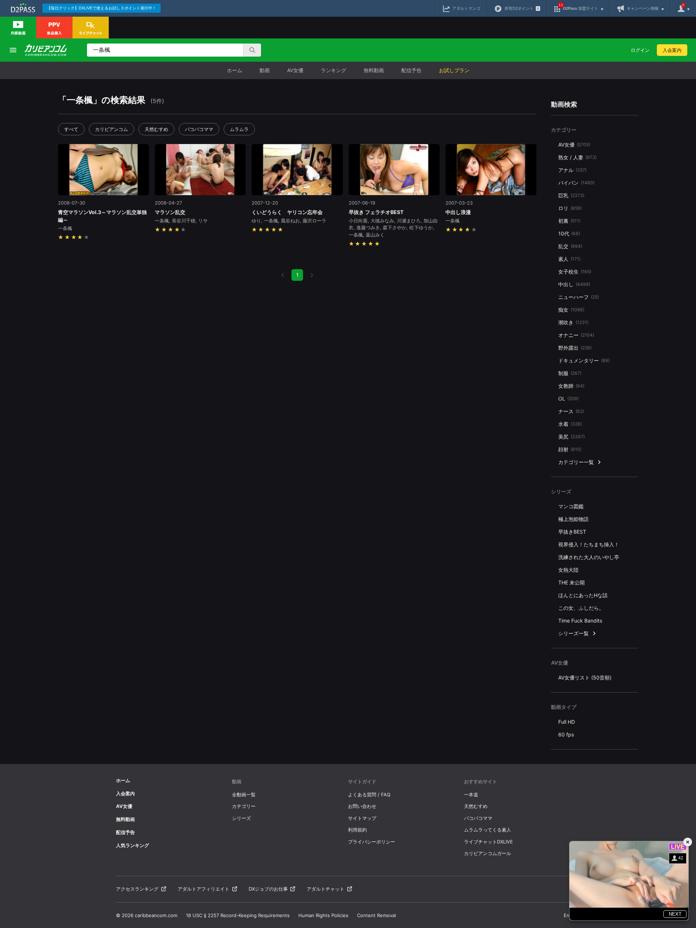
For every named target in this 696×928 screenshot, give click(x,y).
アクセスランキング (137, 889)
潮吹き (573, 322)
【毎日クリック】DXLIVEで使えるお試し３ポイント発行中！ (101, 8)
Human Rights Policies (323, 915)
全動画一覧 (244, 794)
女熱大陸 (568, 570)
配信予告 (411, 70)
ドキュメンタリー (584, 360)
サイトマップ (362, 818)
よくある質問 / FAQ (369, 794)
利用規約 (357, 830)
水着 (570, 424)
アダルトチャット (325, 889)
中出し (574, 284)
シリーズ (241, 818)
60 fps (566, 734)
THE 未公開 (571, 582)
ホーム (234, 70)
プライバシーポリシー (371, 842)
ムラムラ (239, 129)
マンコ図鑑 (571, 506)
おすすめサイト (480, 781)
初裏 (569, 221)
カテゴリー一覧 (576, 462)
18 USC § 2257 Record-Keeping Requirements (238, 915)
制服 (569, 373)
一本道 (471, 794)
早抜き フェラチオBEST (376, 212)
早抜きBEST (572, 532)
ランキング (333, 70)
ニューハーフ (578, 297)
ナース (571, 411)
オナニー (576, 335)
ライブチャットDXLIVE (488, 842)
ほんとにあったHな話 (583, 595)
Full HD (566, 722)
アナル (572, 170)
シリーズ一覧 (573, 633)
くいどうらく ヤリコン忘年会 (287, 212)
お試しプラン (454, 70)
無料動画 (374, 70)
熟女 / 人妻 (577, 157)
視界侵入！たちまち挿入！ (588, 544)
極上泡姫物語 (573, 519)
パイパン (576, 183)
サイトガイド (362, 781)
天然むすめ (156, 129)
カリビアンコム (111, 129)
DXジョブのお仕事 (268, 889)
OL (568, 398)
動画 (265, 70)
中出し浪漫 (458, 212)
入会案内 (672, 50)
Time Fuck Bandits (580, 620)
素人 (569, 259)
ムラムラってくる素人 (487, 830)
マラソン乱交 (170, 212)
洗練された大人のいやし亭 (588, 557)
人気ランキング (132, 845)
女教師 (571, 386)
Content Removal (376, 915)
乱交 (570, 246)
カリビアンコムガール (487, 853)
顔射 (569, 449)
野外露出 (575, 348)
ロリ (570, 208)
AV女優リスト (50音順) (585, 677)
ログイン (640, 50)
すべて (71, 129)
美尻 (571, 437)
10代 (569, 233)
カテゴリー (244, 806)
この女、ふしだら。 (581, 608)
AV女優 (295, 70)
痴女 (571, 310)
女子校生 (574, 271)
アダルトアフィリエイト (203, 889)
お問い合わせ (362, 806)
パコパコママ (199, 129)
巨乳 (571, 195)
